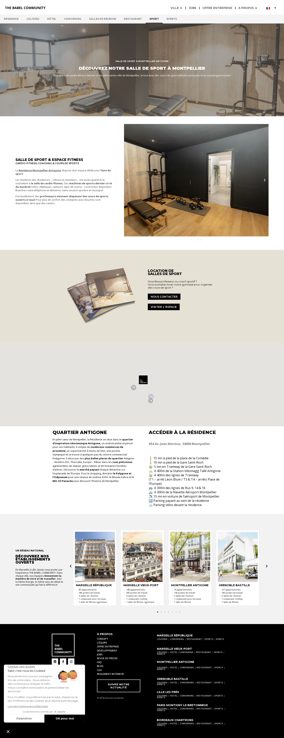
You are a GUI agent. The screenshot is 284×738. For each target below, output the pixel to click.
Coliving (32, 18)
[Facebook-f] (63, 661)
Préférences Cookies (110, 698)
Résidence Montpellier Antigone (40, 170)
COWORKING (177, 639)
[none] (271, 8)
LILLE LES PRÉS (168, 692)
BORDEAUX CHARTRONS (175, 720)
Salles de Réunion (102, 18)
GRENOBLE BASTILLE (172, 679)
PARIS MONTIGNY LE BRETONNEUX (182, 705)
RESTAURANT (194, 639)
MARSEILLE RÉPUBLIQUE (175, 635)
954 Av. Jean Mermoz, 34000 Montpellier (179, 444)
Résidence (11, 18)
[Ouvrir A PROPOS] (256, 8)
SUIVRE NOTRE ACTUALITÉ (118, 686)
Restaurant (133, 18)
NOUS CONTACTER (164, 296)
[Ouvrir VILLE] (181, 8)
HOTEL (173, 652)
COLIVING (162, 639)
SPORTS (208, 639)
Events (172, 18)
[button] (128, 180)
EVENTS (220, 639)
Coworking (73, 18)
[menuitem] (271, 8)
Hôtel (51, 18)
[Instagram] (71, 661)
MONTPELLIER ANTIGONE (175, 662)
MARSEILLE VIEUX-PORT (174, 649)
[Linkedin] (55, 661)
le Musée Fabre (118, 477)
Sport (154, 18)
